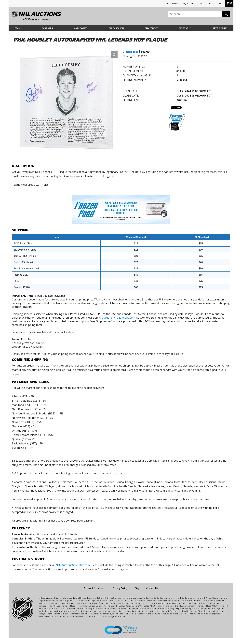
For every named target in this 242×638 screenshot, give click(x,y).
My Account (188, 3)
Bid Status (185, 28)
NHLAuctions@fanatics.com (73, 565)
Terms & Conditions (94, 588)
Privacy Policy (120, 588)
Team (17, 28)
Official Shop (172, 3)
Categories (80, 28)
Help (211, 3)
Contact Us (152, 588)
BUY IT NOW (151, 28)
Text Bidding (220, 28)
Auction (181, 100)
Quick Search (116, 28)
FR (220, 3)
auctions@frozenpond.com (118, 317)
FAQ (201, 3)
